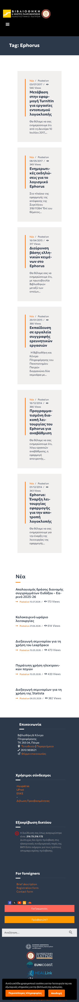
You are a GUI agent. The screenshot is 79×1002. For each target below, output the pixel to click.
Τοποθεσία (28, 746)
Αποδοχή (56, 993)
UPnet (20, 789)
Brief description (27, 884)
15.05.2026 (35, 650)
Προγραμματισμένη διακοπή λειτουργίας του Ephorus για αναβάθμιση (41, 422)
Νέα (32, 80)
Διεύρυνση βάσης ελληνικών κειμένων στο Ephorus (41, 257)
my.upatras (23, 786)
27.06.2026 (35, 625)
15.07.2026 (35, 601)
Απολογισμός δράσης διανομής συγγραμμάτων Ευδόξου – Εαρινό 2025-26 (39, 593)
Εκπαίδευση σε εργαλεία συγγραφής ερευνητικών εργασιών (41, 336)
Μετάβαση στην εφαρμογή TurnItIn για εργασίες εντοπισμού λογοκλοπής (42, 103)
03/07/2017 (36, 84)
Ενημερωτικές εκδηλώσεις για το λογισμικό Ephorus (40, 177)
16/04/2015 (36, 240)
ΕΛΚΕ (20, 793)
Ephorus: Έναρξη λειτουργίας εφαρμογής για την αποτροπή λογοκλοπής (41, 508)
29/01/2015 (36, 319)
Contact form (25, 891)
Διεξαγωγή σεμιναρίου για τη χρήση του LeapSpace (38, 643)
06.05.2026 (35, 698)
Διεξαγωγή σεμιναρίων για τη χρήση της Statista (39, 691)
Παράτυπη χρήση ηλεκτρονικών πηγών (38, 667)
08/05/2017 (36, 160)
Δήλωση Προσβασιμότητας (33, 800)
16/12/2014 (36, 403)
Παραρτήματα (45, 746)
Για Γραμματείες (39, 908)
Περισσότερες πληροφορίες (25, 993)
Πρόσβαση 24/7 (40, 919)
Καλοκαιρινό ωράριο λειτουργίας (32, 619)
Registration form (27, 887)
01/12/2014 (36, 486)
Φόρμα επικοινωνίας (33, 753)
